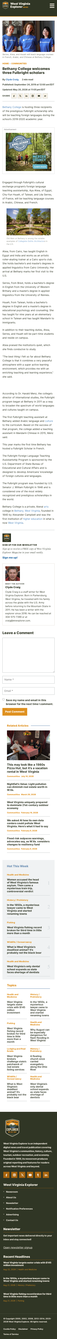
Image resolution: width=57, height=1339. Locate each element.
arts (46, 506)
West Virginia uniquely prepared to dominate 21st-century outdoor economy (27, 805)
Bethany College (11, 107)
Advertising (12, 1214)
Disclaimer (23, 1329)
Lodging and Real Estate (16, 1050)
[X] (22, 1175)
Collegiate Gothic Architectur (31, 241)
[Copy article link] (45, 95)
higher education (32, 518)
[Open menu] (52, 5)
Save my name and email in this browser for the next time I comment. (29, 702)
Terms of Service (11, 1334)
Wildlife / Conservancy (19, 942)
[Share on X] (20, 95)
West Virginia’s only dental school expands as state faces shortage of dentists (23, 969)
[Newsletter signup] (6, 537)
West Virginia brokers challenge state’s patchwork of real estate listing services (16, 1063)
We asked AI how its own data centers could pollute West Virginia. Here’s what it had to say (27, 823)
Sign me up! (10, 557)
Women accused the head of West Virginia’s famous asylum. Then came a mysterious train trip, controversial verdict (23, 885)
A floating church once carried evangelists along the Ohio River (38, 1063)
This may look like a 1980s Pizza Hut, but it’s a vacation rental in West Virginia (27, 768)
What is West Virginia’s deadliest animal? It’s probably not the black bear (24, 949)
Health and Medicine (18, 875)
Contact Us (12, 1220)
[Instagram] (14, 1175)
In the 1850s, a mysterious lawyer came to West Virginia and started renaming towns (23, 909)
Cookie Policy (9, 1329)
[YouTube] (30, 1175)
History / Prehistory (17, 900)
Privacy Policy (37, 1329)
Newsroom (12, 1191)
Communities (19, 63)
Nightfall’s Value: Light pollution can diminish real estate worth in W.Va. (27, 786)
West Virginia (15, 522)
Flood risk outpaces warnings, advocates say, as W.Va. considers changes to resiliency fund (28, 841)
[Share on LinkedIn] (26, 95)
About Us (11, 1197)
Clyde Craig (12, 79)
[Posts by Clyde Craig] (28, 573)
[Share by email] (38, 95)
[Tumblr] (38, 1175)
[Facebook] (6, 1175)
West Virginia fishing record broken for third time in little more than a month (24, 930)
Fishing (11, 922)
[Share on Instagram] (32, 95)
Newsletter (12, 1203)
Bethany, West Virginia (27, 510)
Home (5, 63)
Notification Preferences (19, 1208)
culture (49, 420)
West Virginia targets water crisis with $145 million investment (16, 1007)
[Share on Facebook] (14, 95)
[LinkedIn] (46, 1175)
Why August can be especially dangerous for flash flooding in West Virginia (40, 1035)
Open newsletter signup (17, 1247)
